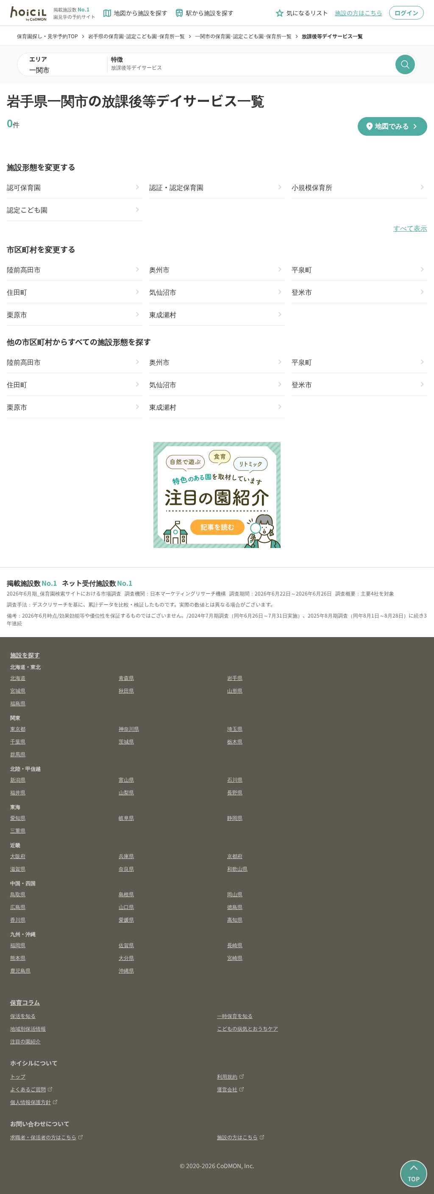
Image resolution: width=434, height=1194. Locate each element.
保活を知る (23, 1015)
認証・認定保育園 (176, 187)
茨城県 (126, 741)
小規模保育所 (312, 187)
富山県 (126, 779)
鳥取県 (17, 894)
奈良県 (126, 868)
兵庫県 (126, 855)
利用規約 (227, 1076)
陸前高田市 (24, 269)
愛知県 (17, 817)
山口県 (126, 906)
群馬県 (17, 754)
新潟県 (17, 779)
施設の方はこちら (358, 12)
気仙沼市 (162, 292)
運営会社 (227, 1089)
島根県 (126, 894)
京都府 (234, 855)
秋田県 (126, 690)
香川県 (17, 919)
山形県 (234, 690)
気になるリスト (301, 13)
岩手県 (234, 677)
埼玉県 (234, 728)
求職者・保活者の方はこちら (43, 1137)
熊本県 (17, 957)
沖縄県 (126, 970)
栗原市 (17, 314)
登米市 (302, 292)
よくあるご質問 (28, 1089)
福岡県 (17, 944)
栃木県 (234, 741)
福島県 (17, 703)
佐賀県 (126, 944)
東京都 (17, 728)
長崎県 (234, 944)
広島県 (17, 906)
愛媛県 (126, 919)
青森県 (126, 677)
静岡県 (234, 817)
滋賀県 (17, 868)
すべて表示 (410, 228)
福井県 (17, 792)
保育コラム (25, 1002)
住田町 (17, 292)
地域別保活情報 (28, 1028)
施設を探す (25, 655)
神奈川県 (129, 728)
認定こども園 (27, 209)
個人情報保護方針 (30, 1101)
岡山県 (234, 894)
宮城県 (17, 690)
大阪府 (17, 855)
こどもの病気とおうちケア (247, 1028)
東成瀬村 (162, 314)
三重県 (17, 830)
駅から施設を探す (204, 13)
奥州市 (159, 269)
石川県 (234, 779)
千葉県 (17, 741)
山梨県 (126, 792)
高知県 (234, 919)
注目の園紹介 (25, 1041)
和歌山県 (237, 868)
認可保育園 (24, 187)
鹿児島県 (20, 970)
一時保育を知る (235, 1015)
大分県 (126, 957)
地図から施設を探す (134, 13)
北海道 (17, 677)
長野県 (234, 792)
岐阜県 (126, 817)
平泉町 (302, 269)
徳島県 (234, 906)
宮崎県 (234, 957)
